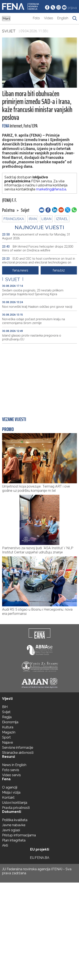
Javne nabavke (13, 825)
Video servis (11, 775)
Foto (36, 18)
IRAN (33, 219)
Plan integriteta (13, 840)
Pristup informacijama (19, 835)
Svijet (9, 31)
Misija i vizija (11, 792)
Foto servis (10, 770)
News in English (14, 765)
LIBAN (46, 219)
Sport (6, 737)
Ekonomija (10, 722)
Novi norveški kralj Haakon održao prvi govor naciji (37, 307)
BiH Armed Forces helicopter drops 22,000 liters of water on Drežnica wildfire (37, 248)
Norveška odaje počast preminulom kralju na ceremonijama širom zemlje (33, 321)
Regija (7, 717)
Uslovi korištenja (14, 803)
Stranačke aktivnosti (17, 753)
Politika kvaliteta (14, 820)
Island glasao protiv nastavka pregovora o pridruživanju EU (31, 337)
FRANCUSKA (13, 219)
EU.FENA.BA (39, 858)
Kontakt (8, 797)
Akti (5, 845)
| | (12, 279)
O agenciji (9, 787)
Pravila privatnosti (16, 808)
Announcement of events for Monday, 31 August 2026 (36, 236)
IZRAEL (62, 219)
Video (48, 18)
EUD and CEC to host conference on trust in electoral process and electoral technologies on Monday (38, 262)
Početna (8, 210)
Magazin (8, 732)
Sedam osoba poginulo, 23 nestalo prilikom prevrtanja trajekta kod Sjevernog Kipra (32, 292)
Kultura (7, 727)
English (62, 18)
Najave (7, 742)
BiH (5, 707)
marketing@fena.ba (51, 189)
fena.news (20, 270)
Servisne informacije (17, 748)
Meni (6, 19)
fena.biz (59, 270)
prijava (72, 8)
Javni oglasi (11, 830)
